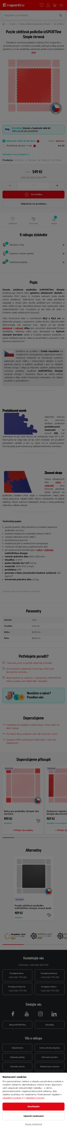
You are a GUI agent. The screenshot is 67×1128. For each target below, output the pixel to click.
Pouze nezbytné (33, 1124)
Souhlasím (34, 1106)
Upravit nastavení (34, 1116)
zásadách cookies (11, 1097)
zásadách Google (35, 1097)
